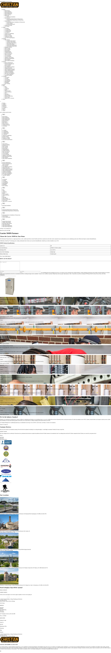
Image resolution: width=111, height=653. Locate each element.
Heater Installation (8, 11)
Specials (3, 84)
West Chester (2, 531)
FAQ (5, 92)
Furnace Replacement (11, 24)
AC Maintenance (8, 31)
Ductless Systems (8, 34)
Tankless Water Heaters (11, 41)
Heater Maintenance (8, 13)
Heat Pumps (7, 15)
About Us (2, 424)
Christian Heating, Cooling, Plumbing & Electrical (14, 513)
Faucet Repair (7, 50)
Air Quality (4, 76)
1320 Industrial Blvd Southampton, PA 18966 (32, 513)
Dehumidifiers (7, 81)
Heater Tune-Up (8, 14)
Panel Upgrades (7, 65)
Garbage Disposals (8, 52)
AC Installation (7, 29)
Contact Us (6, 424)
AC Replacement (8, 30)
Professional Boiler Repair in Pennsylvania (15, 18)
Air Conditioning (3, 609)
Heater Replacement (8, 12)
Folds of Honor (7, 95)
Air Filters (6, 78)
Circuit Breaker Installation (9, 66)
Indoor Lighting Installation (10, 70)
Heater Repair (7, 10)
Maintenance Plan (3, 626)
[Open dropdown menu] (5, 103)
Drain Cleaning (7, 49)
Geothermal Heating (8, 25)
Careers (6, 87)
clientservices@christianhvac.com (7, 648)
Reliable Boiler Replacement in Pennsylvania (10, 210)
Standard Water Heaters (11, 40)
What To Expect (8, 90)
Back (4, 114)
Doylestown (2, 585)
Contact (3, 99)
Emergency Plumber (8, 47)
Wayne (1, 549)
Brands (6, 89)
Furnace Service (8, 21)
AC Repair (7, 28)
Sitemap (13, 601)
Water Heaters (7, 39)
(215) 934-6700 (45, 585)
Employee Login (3, 620)
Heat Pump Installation (11, 16)
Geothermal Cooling (8, 36)
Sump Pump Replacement (9, 58)
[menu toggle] (0, 101)
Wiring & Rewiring (8, 67)
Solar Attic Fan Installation (9, 73)
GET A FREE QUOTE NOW (5, 112)
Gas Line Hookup (8, 56)
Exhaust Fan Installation (9, 72)
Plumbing (4, 38)
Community (7, 88)
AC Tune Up (7, 32)
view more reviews (3, 439)
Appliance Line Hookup (9, 57)
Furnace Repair (10, 23)
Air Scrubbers (7, 79)
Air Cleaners (7, 77)
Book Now (2, 230)
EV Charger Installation (9, 74)
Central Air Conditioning (9, 33)
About (3, 85)
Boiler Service (7, 17)
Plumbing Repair (8, 51)
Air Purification (7, 80)
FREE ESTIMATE (3, 590)
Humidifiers (7, 82)
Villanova (2, 567)
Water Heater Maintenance (7, 225)
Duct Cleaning (7, 83)
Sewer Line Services (8, 53)
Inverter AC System (8, 35)
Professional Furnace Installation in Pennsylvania (16, 22)
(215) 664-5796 (43, 513)
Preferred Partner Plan (9, 96)
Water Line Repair (8, 54)
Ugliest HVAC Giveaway (9, 98)
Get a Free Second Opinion (10, 37)
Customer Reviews (8, 91)
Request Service (3, 390)
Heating (3, 9)
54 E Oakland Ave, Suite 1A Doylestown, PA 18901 (33, 585)
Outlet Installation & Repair (10, 68)
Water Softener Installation (9, 60)
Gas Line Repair (8, 55)
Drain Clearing (7, 48)
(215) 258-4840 (10, 550)
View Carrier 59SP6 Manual (5, 256)
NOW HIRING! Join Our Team (6, 1)
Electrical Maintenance (9, 62)
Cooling (3, 27)
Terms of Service (9, 601)
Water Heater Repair (10, 43)
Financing (6, 93)
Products (1, 632)
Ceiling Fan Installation (9, 71)
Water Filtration (7, 59)
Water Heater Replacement (12, 46)
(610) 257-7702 (12, 532)
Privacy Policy (2, 601)
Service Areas (7, 97)
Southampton (2, 513)
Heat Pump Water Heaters (11, 42)
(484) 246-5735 (45, 567)
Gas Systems (7, 26)
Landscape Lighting (8, 75)
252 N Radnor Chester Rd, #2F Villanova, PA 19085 (32, 567)
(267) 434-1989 (7, 230)
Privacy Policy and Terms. (101, 273)
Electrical (4, 61)
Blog (5, 86)
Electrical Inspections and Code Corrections (9, 64)
